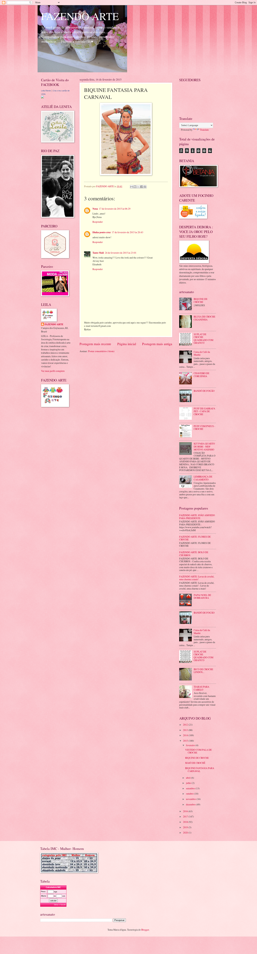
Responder (97, 221)
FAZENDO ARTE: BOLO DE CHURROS (193, 554)
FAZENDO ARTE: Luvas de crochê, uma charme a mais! (196, 578)
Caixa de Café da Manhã (202, 353)
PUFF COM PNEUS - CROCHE (204, 427)
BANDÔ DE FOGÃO (204, 390)
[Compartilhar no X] (138, 186)
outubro (190, 793)
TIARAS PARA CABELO (201, 688)
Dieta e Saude (60, 905)
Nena (95, 208)
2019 (185, 827)
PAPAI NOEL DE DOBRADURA (202, 596)
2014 (185, 735)
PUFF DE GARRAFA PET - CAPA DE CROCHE (204, 411)
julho (189, 783)
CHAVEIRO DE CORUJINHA (201, 375)
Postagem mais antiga (157, 344)
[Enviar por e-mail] (131, 186)
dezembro (191, 804)
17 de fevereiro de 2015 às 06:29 (114, 208)
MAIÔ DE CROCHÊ (195, 762)
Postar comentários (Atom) (101, 351)
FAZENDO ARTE (80, 16)
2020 (185, 832)
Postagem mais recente (95, 344)
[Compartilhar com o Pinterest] (145, 186)
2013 (185, 730)
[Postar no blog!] (135, 186)
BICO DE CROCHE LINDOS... (203, 671)
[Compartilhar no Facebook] (141, 186)
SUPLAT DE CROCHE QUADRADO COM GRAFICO (203, 339)
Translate (204, 129)
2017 (185, 816)
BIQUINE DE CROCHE (200, 300)
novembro (191, 799)
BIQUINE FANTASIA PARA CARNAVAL (199, 769)
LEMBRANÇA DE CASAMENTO (203, 478)
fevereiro (190, 745)
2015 (185, 740)
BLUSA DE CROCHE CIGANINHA (204, 318)
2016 (185, 811)
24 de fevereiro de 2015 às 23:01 (120, 252)
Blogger (145, 929)
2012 (185, 724)
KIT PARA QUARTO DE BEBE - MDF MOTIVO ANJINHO (204, 446)
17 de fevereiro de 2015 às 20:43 (127, 232)
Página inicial (126, 344)
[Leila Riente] (42, 97)
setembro (190, 788)
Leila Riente (46, 91)
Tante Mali (98, 252)
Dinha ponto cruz (101, 232)
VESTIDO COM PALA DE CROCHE (198, 751)
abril (188, 777)
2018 (185, 822)
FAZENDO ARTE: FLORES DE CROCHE (195, 538)
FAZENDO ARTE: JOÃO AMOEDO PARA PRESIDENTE (197, 517)
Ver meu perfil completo (53, 371)
